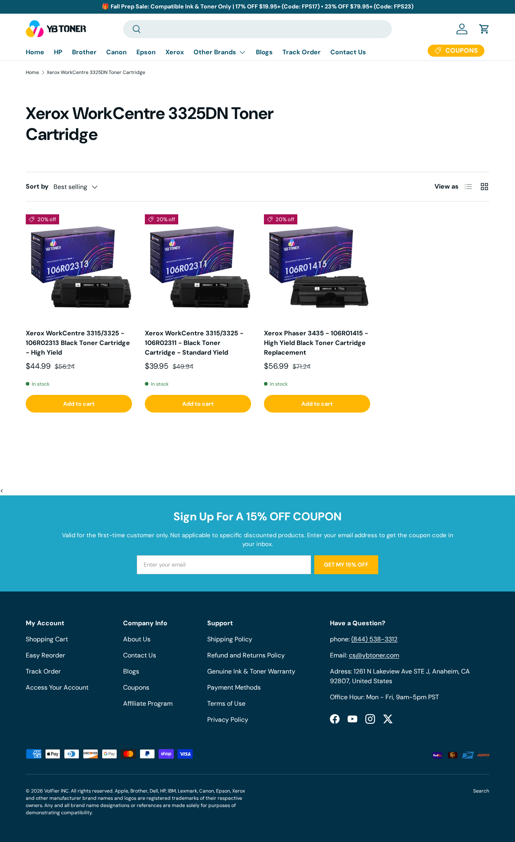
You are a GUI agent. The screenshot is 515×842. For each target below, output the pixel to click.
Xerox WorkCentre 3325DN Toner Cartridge (96, 72)
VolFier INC (56, 791)
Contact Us (348, 52)
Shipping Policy (229, 639)
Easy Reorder (45, 655)
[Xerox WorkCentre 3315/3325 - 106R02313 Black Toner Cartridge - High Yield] (79, 267)
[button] (484, 29)
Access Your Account (57, 687)
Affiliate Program (148, 703)
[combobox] (257, 29)
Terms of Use (226, 703)
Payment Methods (234, 687)
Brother (84, 52)
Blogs (264, 52)
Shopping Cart (47, 639)
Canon (116, 52)
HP (58, 52)
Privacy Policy (227, 719)
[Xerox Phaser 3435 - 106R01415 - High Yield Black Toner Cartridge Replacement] (317, 267)
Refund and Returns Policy (246, 655)
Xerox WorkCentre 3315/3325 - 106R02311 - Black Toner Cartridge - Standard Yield (194, 343)
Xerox (174, 52)
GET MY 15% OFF (346, 564)
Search (481, 791)
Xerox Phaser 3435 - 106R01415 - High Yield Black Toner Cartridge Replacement (316, 343)
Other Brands (215, 52)
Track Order (301, 52)
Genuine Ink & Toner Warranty (251, 671)
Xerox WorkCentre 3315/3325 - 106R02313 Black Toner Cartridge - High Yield (78, 343)
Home (35, 52)
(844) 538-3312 (374, 639)
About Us (136, 639)
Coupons (136, 687)
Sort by (37, 186)
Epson (146, 52)
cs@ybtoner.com (374, 655)
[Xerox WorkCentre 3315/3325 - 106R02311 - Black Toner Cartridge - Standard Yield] (198, 267)
